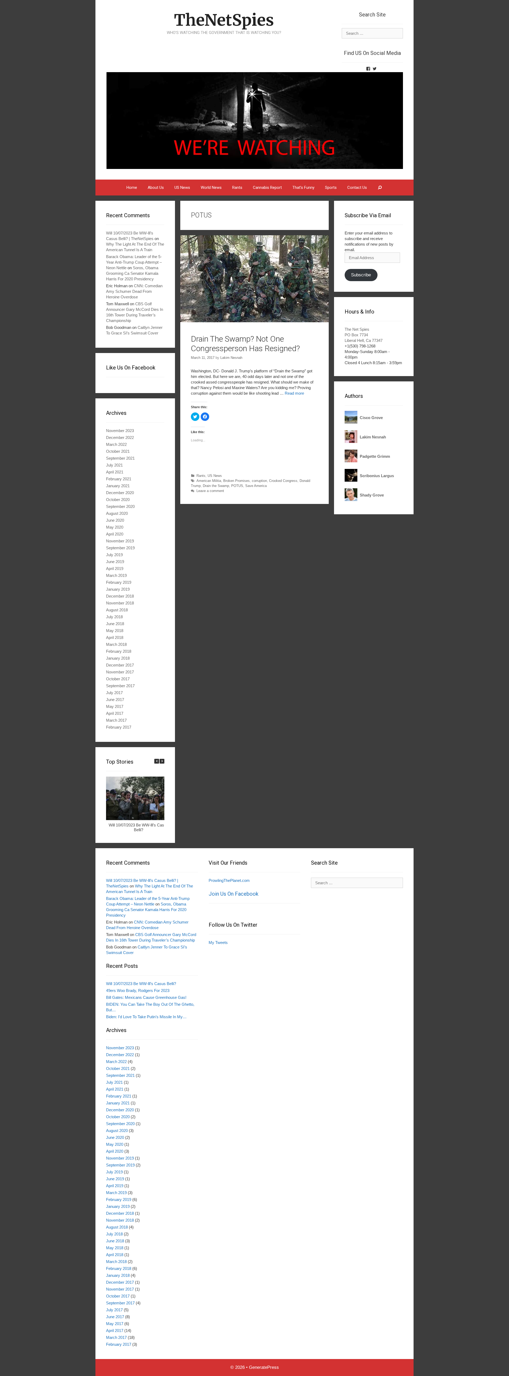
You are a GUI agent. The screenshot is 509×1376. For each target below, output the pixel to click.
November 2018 (120, 603)
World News (211, 187)
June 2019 (115, 561)
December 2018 (120, 596)
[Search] (380, 187)
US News (182, 187)
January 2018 (118, 658)
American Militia (208, 481)
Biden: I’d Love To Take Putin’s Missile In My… (146, 1016)
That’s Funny (303, 187)
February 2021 (118, 479)
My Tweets (218, 942)
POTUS (237, 486)
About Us (156, 187)
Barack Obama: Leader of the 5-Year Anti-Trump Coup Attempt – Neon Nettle (134, 262)
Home (131, 187)
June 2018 (115, 623)
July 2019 (114, 554)
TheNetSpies (224, 20)
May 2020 (114, 527)
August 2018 (117, 610)
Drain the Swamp (216, 486)
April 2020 (114, 534)
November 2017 (120, 672)
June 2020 (115, 520)
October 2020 (118, 499)
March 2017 (116, 720)
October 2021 (118, 451)
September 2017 (120, 685)
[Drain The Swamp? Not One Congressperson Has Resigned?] (254, 321)
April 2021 (114, 472)
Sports (331, 187)
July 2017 (114, 692)
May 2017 (114, 706)
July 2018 (114, 617)
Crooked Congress (283, 481)
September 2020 (120, 506)
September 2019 (120, 548)
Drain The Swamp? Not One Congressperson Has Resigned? (245, 343)
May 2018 (114, 630)
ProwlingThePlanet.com (229, 880)
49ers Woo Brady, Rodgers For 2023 (137, 990)
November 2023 (120, 430)
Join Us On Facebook (233, 894)
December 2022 (120, 437)
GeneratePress (264, 1367)
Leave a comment (210, 491)
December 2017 (120, 665)
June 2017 (115, 699)
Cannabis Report (267, 187)
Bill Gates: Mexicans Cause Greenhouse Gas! (146, 997)
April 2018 (114, 637)
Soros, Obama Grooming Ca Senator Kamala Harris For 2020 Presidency (132, 273)
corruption (259, 481)
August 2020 (117, 513)
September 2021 (120, 458)
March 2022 (116, 444)
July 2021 (114, 465)
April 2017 (114, 713)
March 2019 (116, 575)
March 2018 (116, 644)
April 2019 (114, 568)
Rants (237, 187)
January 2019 (118, 589)
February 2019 (118, 582)
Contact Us (357, 187)
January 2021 (118, 486)
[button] (162, 761)
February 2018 (118, 651)
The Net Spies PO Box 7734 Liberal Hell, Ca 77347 (364, 335)
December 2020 (120, 492)
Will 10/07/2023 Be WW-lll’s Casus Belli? (138, 827)
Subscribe (361, 274)
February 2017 (118, 727)
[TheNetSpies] (254, 120)
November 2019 (120, 541)
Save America (256, 486)
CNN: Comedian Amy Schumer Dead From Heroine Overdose (134, 291)
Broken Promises (236, 481)
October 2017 (118, 679)
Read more (294, 393)
